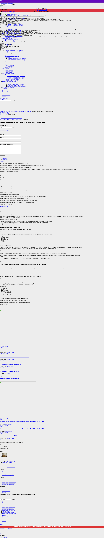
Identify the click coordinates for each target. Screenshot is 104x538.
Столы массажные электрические (14, 47)
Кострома (80, 29)
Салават (1, 38)
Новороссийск (79, 33)
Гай (1, 21)
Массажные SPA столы (12, 45)
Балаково (7, 19)
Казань (7, 15)
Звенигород (2, 25)
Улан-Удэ (2, 42)
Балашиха (11, 19)
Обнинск (2, 35)
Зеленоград (7, 25)
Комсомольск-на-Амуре (69, 29)
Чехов (15, 46)
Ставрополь (7, 39)
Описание (4, 158)
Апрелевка (21, 18)
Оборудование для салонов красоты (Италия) (11, 472)
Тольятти (16, 41)
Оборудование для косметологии (9, 482)
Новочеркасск (16, 34)
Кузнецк (32, 30)
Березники (26, 19)
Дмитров (13, 22)
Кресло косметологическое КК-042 (9, 435)
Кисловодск (43, 29)
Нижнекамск (45, 33)
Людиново (30, 31)
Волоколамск (47, 20)
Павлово (2, 36)
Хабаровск (2, 44)
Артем (32, 18)
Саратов (22, 38)
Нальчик (10, 33)
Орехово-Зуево (26, 35)
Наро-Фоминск (15, 33)
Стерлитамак (19, 39)
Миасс (14, 32)
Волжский (39, 20)
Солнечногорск (77, 38)
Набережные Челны (4, 33)
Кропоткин (21, 30)
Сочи (4, 39)
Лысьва (18, 31)
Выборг (59, 20)
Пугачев (59, 36)
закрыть (1, 524)
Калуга (10, 29)
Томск (19, 41)
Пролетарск (52, 36)
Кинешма (36, 29)
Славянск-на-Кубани (65, 38)
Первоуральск (9, 36)
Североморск (41, 38)
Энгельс (16, 49)
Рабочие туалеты (8, 27)
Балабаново (2, 19)
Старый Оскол (13, 39)
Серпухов (53, 38)
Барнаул (14, 19)
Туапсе (22, 41)
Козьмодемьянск (53, 29)
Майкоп (11, 32)
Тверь (8, 41)
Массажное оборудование (7, 480)
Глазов (16, 21)
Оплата (3, 490)
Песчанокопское (18, 36)
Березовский (31, 19)
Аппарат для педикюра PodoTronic (14, 51)
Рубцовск (12, 37)
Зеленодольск (13, 25)
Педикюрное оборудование (8, 484)
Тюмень (27, 41)
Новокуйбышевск (72, 33)
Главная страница (3, 111)
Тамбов (5, 41)
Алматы (7, 18)
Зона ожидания (5, 479)
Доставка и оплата (6, 159)
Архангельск (36, 18)
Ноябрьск (25, 34)
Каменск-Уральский (16, 29)
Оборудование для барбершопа (8, 474)
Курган (35, 30)
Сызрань (31, 39)
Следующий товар (4, 116)
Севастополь (30, 38)
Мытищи (38, 32)
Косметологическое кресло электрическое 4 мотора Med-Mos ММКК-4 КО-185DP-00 (22, 428)
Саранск (19, 38)
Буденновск (57, 19)
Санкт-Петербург (39, 15)
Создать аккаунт (3, 537)
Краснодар (8, 30)
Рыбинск (16, 37)
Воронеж (56, 20)
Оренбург (21, 35)
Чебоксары (2, 46)
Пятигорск (68, 36)
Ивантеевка (6, 26)
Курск (38, 30)
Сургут (27, 39)
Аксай (4, 18)
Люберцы (25, 31)
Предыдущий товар (4, 112)
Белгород (22, 19)
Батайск (18, 19)
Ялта (4, 51)
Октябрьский (11, 35)
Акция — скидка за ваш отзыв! (7, 464)
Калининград (6, 29)
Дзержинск (2, 22)
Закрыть (1, 347)
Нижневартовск (39, 33)
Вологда (43, 20)
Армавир (29, 18)
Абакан (1, 18)
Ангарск (17, 18)
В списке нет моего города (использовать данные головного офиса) (14, 53)
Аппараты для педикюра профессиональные (14, 50)
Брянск (53, 19)
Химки (6, 44)
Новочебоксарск (9, 34)
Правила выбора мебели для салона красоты (10, 458)
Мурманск (30, 32)
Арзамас (25, 18)
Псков (56, 36)
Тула (25, 41)
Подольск (42, 36)
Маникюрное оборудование (8, 475)
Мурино (26, 32)
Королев (76, 29)
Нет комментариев (11, 461)
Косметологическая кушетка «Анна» (9, 378)
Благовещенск (40, 19)
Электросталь (3, 49)
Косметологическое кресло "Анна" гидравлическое (10, 119)
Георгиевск (12, 21)
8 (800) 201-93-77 (80, 4)
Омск (24, 15)
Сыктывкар (35, 39)
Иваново (2, 26)
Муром (34, 32)
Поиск (13, 4)
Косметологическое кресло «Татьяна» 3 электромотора (14, 357)
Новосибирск (20, 15)
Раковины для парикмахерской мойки (15, 24)
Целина (1, 45)
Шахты (1, 47)
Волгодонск (30, 20)
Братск (50, 19)
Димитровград (8, 22)
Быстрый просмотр (4, 346)
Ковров (47, 29)
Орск (31, 35)
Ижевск (10, 26)
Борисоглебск (46, 19)
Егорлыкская (2, 23)
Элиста (12, 49)
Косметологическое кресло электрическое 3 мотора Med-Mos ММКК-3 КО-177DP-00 (22, 421)
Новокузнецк (66, 33)
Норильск (21, 34)
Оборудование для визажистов (8, 483)
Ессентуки (18, 23)
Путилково (63, 36)
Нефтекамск (27, 33)
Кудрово (28, 30)
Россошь (1, 37)
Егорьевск (8, 23)
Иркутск (14, 26)
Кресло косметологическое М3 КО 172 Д (10, 364)
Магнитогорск (7, 32)
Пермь (13, 36)
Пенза (5, 36)
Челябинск (47, 15)
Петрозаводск (25, 36)
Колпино (62, 29)
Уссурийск (15, 42)
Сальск (5, 38)
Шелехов (5, 47)
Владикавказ (16, 20)
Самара (34, 15)
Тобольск (12, 41)
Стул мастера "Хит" (4, 114)
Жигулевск (2, 24)
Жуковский (7, 24)
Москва (15, 15)
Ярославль (7, 51)
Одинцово (6, 35)
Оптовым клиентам (6, 491)
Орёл (18, 35)
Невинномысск (22, 33)
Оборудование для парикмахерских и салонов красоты (19, 111)
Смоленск (72, 38)
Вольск (52, 20)
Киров (39, 29)
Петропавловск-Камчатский (34, 36)
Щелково (2, 48)
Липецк (15, 31)
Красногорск (2, 30)
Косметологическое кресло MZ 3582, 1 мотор (12, 350)
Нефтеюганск (33, 33)
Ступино (24, 39)
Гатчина (3, 21)
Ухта (20, 42)
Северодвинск (36, 38)
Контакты (4, 492)
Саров (26, 38)
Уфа (44, 15)
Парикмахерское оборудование (8, 471)
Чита (18, 46)
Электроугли (8, 49)
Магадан (2, 32)
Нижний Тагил (60, 33)
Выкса (62, 20)
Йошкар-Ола (2, 28)
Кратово (17, 30)
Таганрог (2, 41)
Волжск (35, 20)
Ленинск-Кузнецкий (9, 31)
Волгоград (26, 20)
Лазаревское (2, 31)
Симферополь (58, 38)
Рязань (20, 37)
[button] (11, 352)
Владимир (21, 20)
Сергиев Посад (48, 38)
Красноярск (11, 15)
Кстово (25, 30)
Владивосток (11, 20)
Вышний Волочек (68, 20)
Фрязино (2, 43)
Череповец (11, 46)
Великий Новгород (4, 20)
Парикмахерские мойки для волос (12, 12)
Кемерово (32, 29)
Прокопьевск (47, 36)
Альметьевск (12, 18)
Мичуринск (18, 32)
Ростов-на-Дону (29, 15)
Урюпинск (10, 42)
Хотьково (10, 44)
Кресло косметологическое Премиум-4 (10, 371)
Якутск (1, 51)
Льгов (22, 31)
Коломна (58, 29)
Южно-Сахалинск (3, 50)
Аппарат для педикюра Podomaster (14, 53)
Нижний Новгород (52, 33)
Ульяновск (6, 42)
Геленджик (7, 21)
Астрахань (42, 18)
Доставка (4, 488)
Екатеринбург (3, 15)
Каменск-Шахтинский (25, 29)
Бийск (35, 19)
